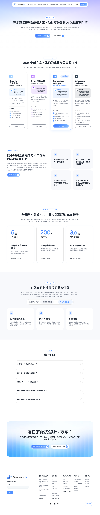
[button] (43, 4)
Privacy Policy (10, 504)
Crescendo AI (42, 493)
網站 (53, 486)
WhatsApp (54, 493)
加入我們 (87, 484)
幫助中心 (76, 486)
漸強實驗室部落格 (78, 479)
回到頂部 (88, 504)
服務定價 (76, 488)
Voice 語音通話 (55, 495)
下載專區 (76, 481)
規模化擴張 (39, 126)
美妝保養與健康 (66, 488)
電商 (64, 479)
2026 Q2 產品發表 (78, 484)
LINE (53, 479)
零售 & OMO (66, 481)
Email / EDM (54, 488)
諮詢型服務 (65, 486)
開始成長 (17, 126)
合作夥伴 (87, 486)
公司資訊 (87, 479)
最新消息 (87, 481)
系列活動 (76, 491)
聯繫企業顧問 (82, 126)
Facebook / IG (55, 491)
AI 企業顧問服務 (42, 495)
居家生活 (65, 484)
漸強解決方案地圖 (43, 479)
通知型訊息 (54, 481)
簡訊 (53, 484)
